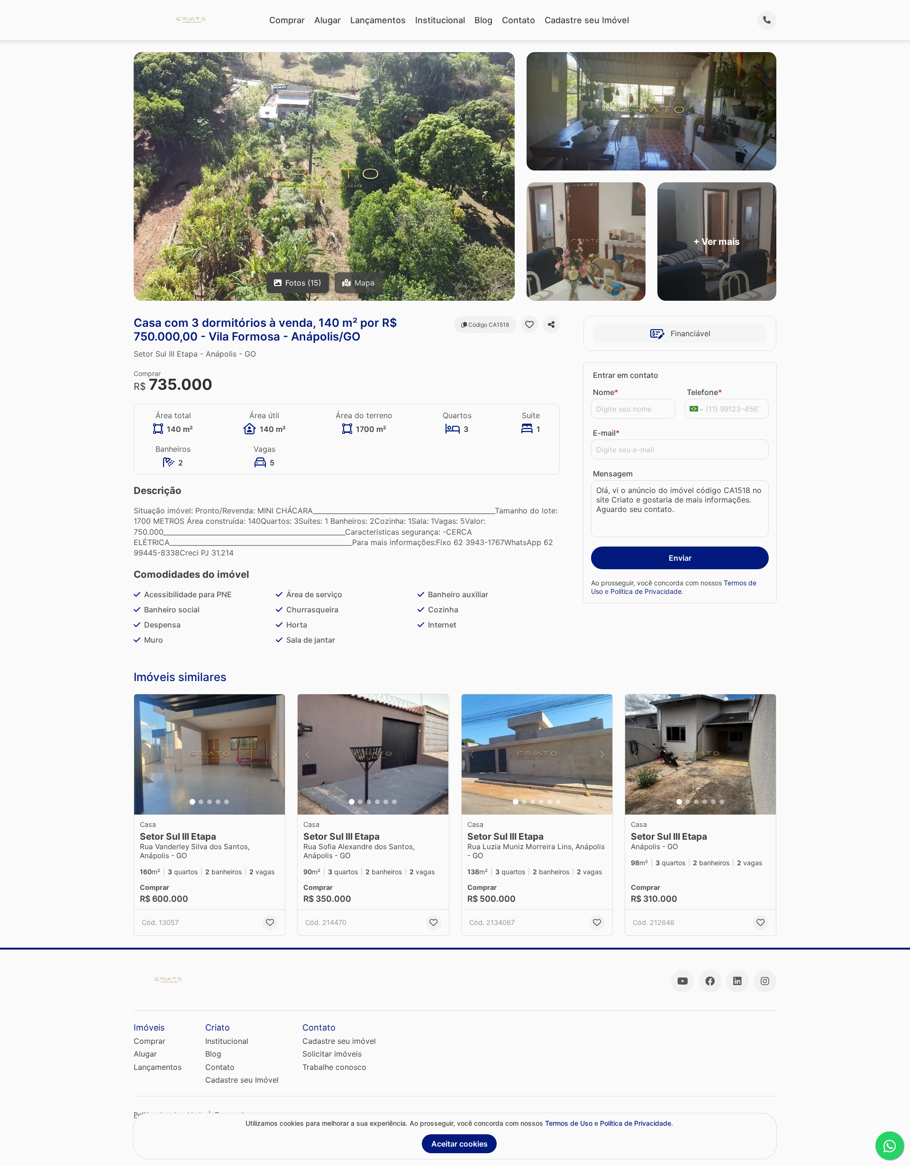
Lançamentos (378, 20)
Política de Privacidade (646, 591)
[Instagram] (765, 981)
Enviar (680, 558)
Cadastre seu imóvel (339, 1041)
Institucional (440, 20)
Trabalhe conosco (334, 1067)
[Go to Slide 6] (394, 801)
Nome (605, 392)
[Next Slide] (275, 754)
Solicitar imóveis (332, 1053)
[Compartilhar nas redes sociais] (551, 324)
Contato (518, 20)
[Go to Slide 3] (209, 801)
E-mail (606, 433)
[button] (209, 754)
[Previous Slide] (144, 754)
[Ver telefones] (766, 20)
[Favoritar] (529, 324)
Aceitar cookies (459, 1143)
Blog (483, 20)
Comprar (287, 20)
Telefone (704, 392)
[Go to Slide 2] (201, 801)
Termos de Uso (568, 1123)
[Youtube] (682, 981)
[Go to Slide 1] (192, 802)
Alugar (327, 20)
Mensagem (613, 473)
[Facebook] (710, 981)
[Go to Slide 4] (218, 801)
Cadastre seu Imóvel (587, 20)
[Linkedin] (737, 981)
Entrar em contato (625, 375)
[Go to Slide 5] (226, 801)
